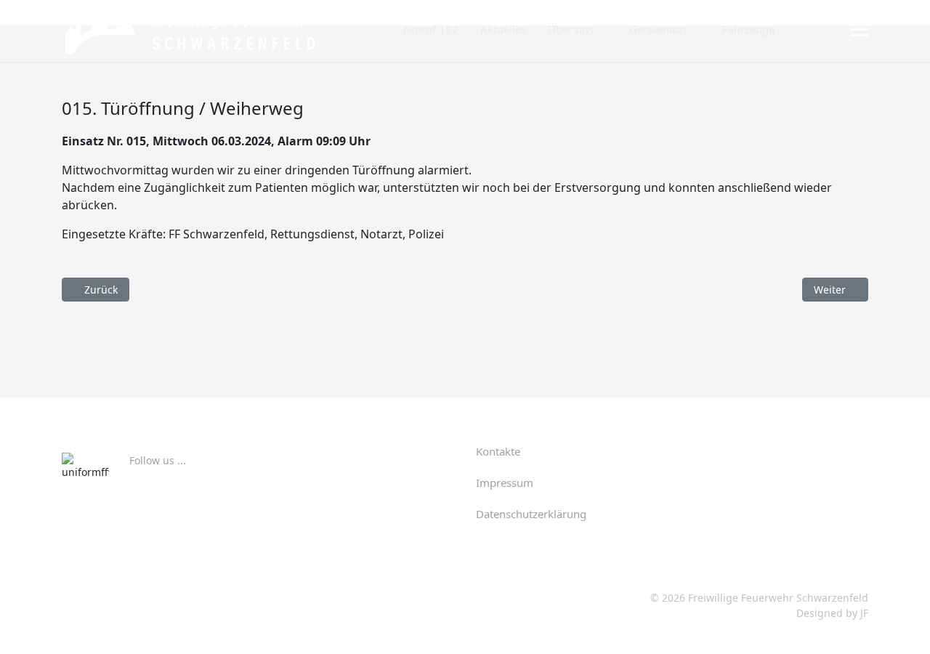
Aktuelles (503, 29)
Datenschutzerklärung (531, 513)
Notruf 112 (430, 29)
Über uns (571, 29)
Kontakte (498, 451)
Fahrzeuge (748, 29)
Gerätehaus (658, 29)
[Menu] (859, 30)
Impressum (504, 482)
